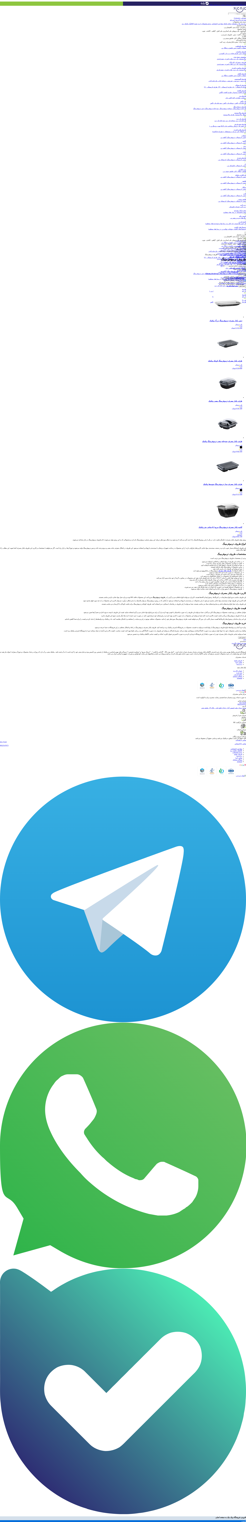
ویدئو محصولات (206, 24)
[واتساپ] (241, 692)
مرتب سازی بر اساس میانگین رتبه (233, 278)
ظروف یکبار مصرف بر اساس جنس (230, 254)
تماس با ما (239, 662)
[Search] (244, 16)
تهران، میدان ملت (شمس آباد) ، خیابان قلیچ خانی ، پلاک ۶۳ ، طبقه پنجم (223, 708)
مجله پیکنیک (227, 24)
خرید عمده (197, 24)
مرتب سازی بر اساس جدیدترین (234, 280)
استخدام (239, 678)
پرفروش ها (242, 24)
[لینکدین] (243, 692)
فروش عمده (238, 660)
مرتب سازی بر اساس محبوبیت (234, 276)
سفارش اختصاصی (217, 24)
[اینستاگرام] (240, 692)
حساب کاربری (237, 671)
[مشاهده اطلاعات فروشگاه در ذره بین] (241, 690)
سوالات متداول (237, 676)
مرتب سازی (242, 272)
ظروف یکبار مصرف (224, 571)
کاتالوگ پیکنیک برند (188, 24)
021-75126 (242, 702)
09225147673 (242, 704)
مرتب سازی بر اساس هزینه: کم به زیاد (231, 282)
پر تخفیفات (234, 24)
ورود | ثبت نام (234, 20)
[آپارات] (245, 692)
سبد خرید (239, 673)
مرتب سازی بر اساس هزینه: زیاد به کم (231, 284)
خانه (244, 254)
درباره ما (239, 664)
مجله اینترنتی (238, 674)
